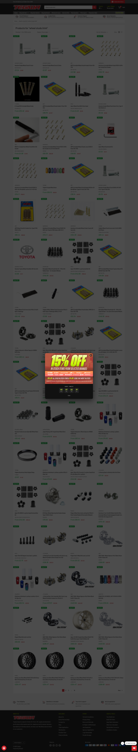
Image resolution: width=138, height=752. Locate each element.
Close (69, 395)
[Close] (90, 355)
